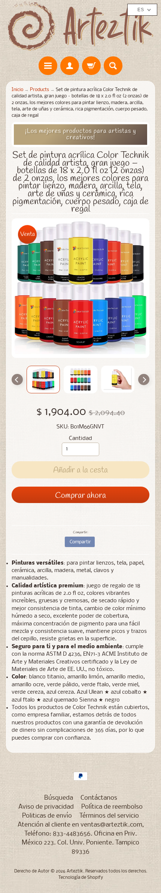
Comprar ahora (80, 495)
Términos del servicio (109, 815)
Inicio (17, 89)
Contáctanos (98, 798)
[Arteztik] (80, 26)
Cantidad (80, 438)
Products (39, 89)
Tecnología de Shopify (80, 877)
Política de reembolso (112, 807)
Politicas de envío (47, 815)
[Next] (143, 379)
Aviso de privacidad (46, 807)
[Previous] (17, 379)
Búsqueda (58, 798)
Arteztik (75, 871)
